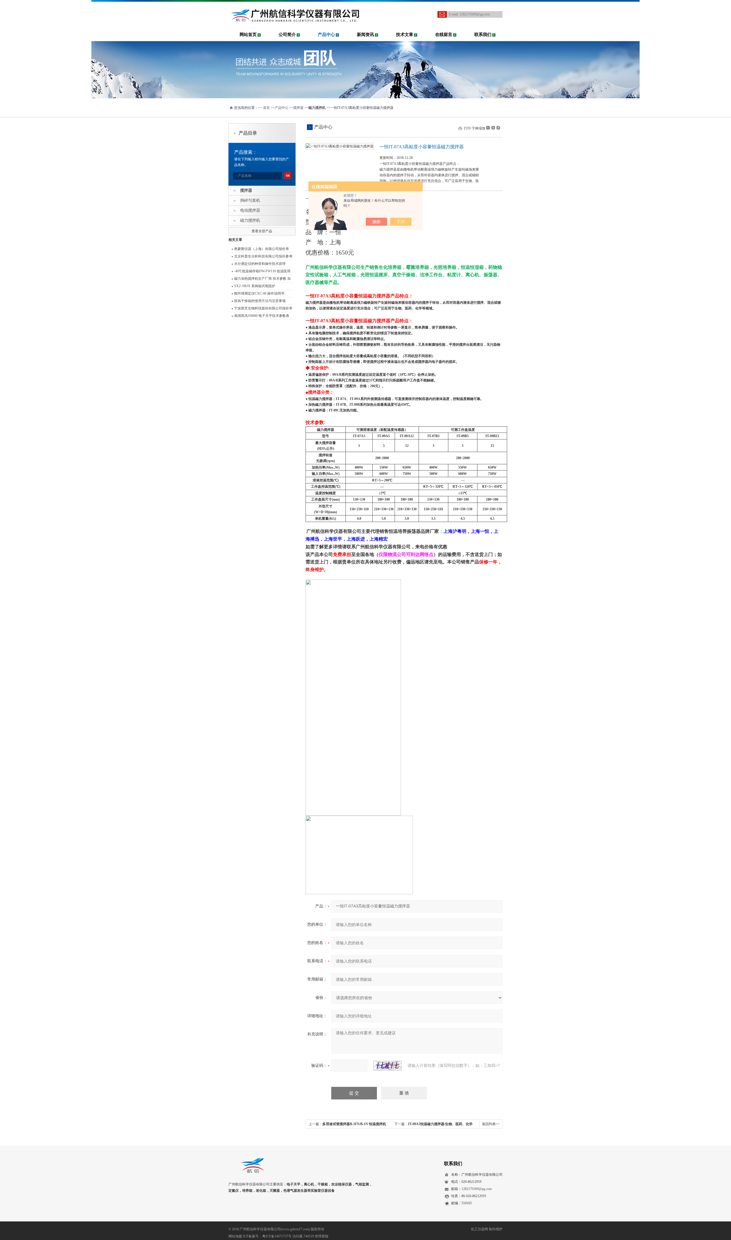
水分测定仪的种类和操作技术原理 (260, 264)
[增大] (497, 127)
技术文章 (404, 34)
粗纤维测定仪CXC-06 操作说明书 (259, 293)
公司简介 (287, 34)
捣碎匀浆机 (250, 200)
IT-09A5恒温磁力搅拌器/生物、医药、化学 (440, 1124)
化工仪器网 (479, 1229)
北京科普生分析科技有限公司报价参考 (263, 256)
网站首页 (248, 34)
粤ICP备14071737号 (277, 1236)
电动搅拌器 (250, 210)
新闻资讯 (365, 34)
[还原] (493, 127)
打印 (467, 128)
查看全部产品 (262, 231)
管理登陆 (321, 1236)
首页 (266, 108)
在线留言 (443, 34)
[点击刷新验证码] (387, 1066)
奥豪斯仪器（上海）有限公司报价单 (261, 249)
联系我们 (482, 34)
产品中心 (326, 34)
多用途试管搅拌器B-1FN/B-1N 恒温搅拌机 (354, 1124)
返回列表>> (491, 1124)
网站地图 (235, 1236)
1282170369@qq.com (474, 14)
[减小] (488, 127)
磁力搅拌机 (250, 220)
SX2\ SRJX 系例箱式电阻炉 (254, 286)
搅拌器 (298, 108)
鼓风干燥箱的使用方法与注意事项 (260, 301)
